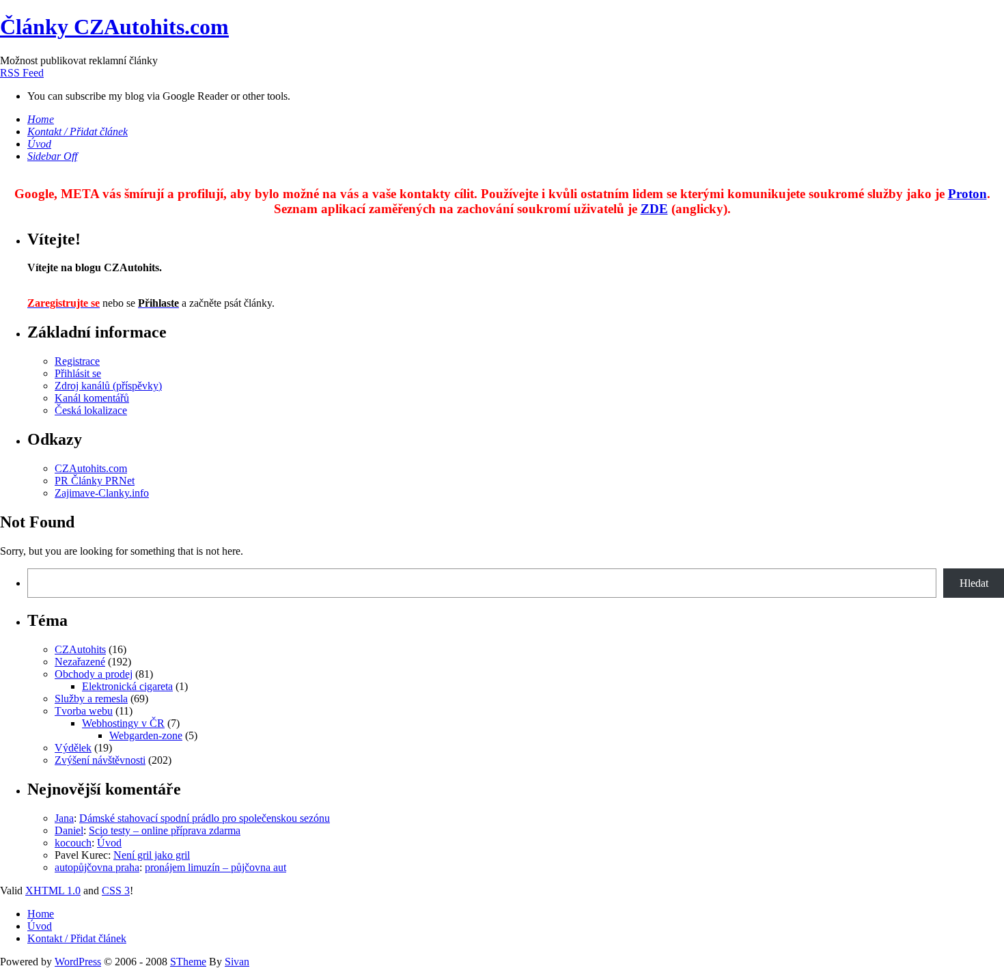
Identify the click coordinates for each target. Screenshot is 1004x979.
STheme (188, 961)
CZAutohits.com (91, 468)
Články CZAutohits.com (114, 26)
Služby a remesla (91, 698)
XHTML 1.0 (53, 890)
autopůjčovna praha (97, 867)
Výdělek (73, 748)
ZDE (654, 209)
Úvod (109, 843)
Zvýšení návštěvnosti (100, 760)
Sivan (237, 961)
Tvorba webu (84, 711)
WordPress (78, 961)
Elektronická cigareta (127, 686)
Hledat (974, 583)
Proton (967, 194)
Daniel (69, 830)
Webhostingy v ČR (123, 723)
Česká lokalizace (91, 410)
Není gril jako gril (151, 855)
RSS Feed (22, 73)
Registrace (77, 361)
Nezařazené (80, 661)
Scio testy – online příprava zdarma (164, 830)
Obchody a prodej (94, 674)
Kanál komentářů (92, 398)
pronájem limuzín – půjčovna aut (215, 867)
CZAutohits (80, 649)
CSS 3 (116, 890)
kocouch (73, 843)
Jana (64, 818)
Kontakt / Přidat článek (76, 938)
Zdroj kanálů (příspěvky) (108, 385)
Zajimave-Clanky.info (102, 493)
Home (40, 914)
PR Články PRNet (95, 480)
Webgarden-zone (145, 735)
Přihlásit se (78, 373)
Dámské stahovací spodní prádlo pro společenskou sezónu (204, 818)
